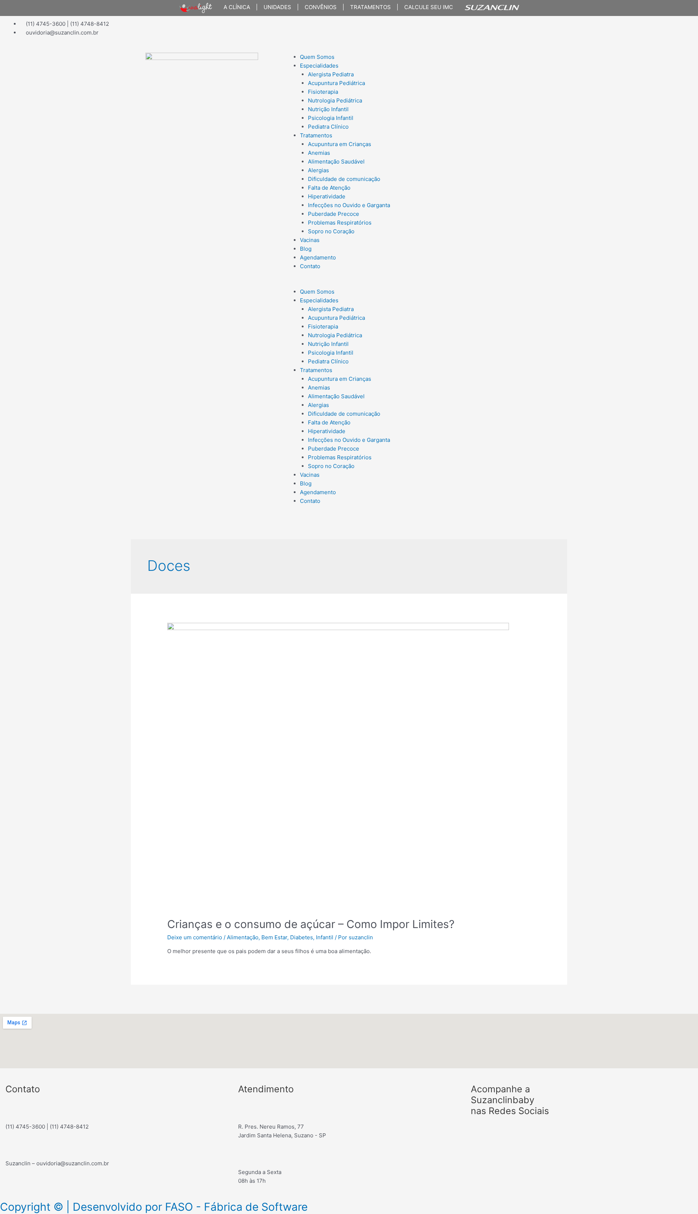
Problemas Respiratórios (340, 222)
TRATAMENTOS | (371, 7)
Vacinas (310, 240)
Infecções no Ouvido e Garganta (349, 205)
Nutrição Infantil (328, 109)
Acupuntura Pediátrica (336, 83)
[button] (418, 283)
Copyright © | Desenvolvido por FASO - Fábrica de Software (154, 1206)
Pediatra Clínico (328, 126)
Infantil (324, 937)
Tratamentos (316, 135)
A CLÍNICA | (238, 7)
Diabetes (301, 937)
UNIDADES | (278, 7)
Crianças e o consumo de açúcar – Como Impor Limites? (310, 924)
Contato (310, 266)
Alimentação (242, 937)
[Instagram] (381, 29)
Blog (306, 248)
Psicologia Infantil (330, 117)
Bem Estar (274, 937)
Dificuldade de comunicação (344, 179)
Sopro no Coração (331, 231)
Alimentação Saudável (336, 161)
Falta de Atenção (329, 187)
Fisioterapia (323, 91)
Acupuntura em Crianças (339, 144)
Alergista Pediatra (331, 74)
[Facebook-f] (362, 29)
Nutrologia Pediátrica (335, 100)
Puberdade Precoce (333, 213)
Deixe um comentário (194, 937)
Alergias (318, 170)
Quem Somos (317, 56)
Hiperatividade (326, 196)
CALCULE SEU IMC (425, 7)
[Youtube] (401, 29)
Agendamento (318, 257)
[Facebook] (480, 1133)
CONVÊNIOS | (321, 7)
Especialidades (319, 65)
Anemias (319, 152)
